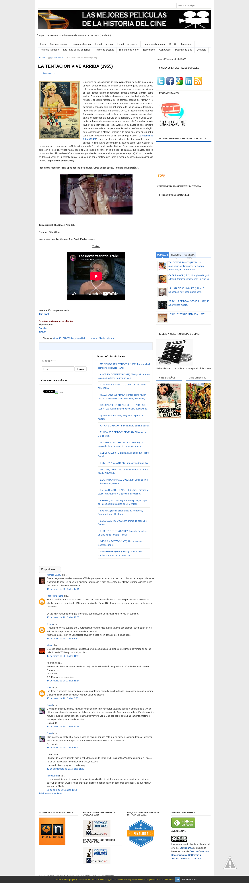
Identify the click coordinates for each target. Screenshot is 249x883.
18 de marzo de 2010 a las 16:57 (63, 747)
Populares (162, 256)
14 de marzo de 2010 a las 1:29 (62, 638)
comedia (93, 338)
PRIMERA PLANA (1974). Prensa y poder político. (124, 463)
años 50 (57, 338)
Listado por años (104, 44)
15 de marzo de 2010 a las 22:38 (63, 726)
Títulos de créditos (104, 49)
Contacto (201, 49)
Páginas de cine (183, 49)
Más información (189, 879)
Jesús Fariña (186, 848)
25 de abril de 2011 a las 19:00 (62, 790)
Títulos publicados (81, 44)
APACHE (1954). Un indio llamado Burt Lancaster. (124, 425)
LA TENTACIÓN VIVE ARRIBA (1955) (75, 66)
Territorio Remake (49, 49)
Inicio (43, 44)
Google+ (43, 328)
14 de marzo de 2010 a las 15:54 (63, 680)
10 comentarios (48, 73)
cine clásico (81, 338)
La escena (186, 44)
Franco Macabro (55, 596)
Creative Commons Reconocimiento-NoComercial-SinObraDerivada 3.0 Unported (190, 855)
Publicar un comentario (50, 793)
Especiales (149, 49)
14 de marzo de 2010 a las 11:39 (63, 656)
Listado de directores (154, 44)
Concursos (165, 49)
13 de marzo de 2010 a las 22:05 (63, 617)
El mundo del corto (129, 49)
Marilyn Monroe (55, 58)
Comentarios (189, 256)
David (50, 705)
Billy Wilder (68, 338)
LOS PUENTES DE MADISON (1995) (186, 314)
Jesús (50, 624)
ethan (50, 645)
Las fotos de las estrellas (76, 49)
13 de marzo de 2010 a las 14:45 (63, 589)
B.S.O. (173, 44)
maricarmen (53, 775)
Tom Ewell (44, 314)
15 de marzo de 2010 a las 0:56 (62, 698)
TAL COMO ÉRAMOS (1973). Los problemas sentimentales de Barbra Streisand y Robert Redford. (186, 266)
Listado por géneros (127, 44)
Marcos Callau (54, 575)
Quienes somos (58, 44)
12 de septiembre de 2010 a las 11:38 (65, 769)
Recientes (176, 256)
